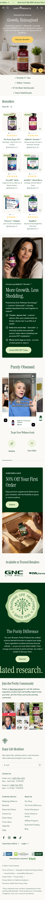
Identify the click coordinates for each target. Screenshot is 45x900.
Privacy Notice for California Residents (15, 880)
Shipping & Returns (9, 801)
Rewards (5, 805)
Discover (22, 659)
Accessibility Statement (24, 873)
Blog (26, 829)
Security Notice (9, 873)
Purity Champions (32, 809)
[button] (13, 214)
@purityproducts (16, 689)
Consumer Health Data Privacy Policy (14, 883)
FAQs (4, 830)
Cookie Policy (6, 877)
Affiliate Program (31, 820)
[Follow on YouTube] (14, 837)
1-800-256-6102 (18, 778)
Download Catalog (32, 825)
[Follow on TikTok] (20, 837)
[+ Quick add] (19, 129)
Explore (12, 504)
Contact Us (6, 814)
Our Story (28, 801)
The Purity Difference (33, 805)
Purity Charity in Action (31, 815)
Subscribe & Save (9, 809)
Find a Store (7, 822)
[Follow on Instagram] (9, 837)
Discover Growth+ (22, 39)
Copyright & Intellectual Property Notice (29, 870)
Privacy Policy (18, 877)
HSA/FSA (6, 826)
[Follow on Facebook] (3, 837)
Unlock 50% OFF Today (18, 350)
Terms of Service (8, 870)
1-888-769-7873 (16, 785)
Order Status (7, 818)
